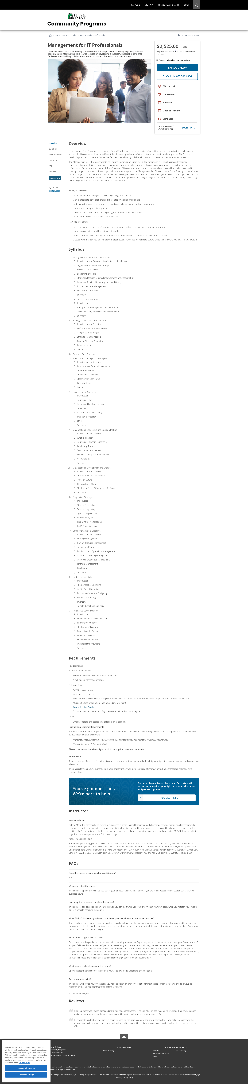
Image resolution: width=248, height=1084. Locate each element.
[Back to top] (124, 1047)
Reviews (52, 171)
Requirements (55, 154)
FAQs (51, 166)
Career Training (108, 1050)
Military (156, 1050)
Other (74, 35)
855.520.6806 (54, 191)
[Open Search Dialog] (196, 4)
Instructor (53, 160)
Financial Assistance (161, 1053)
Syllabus (53, 149)
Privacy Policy (128, 1077)
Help (155, 1056)
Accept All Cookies (26, 1068)
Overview (53, 143)
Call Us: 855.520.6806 (188, 35)
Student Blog (181, 1050)
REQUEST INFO (188, 127)
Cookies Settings (26, 1075)
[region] (26, 1061)
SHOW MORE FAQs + (79, 993)
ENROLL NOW (177, 67)
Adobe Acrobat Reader (84, 707)
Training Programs (62, 35)
